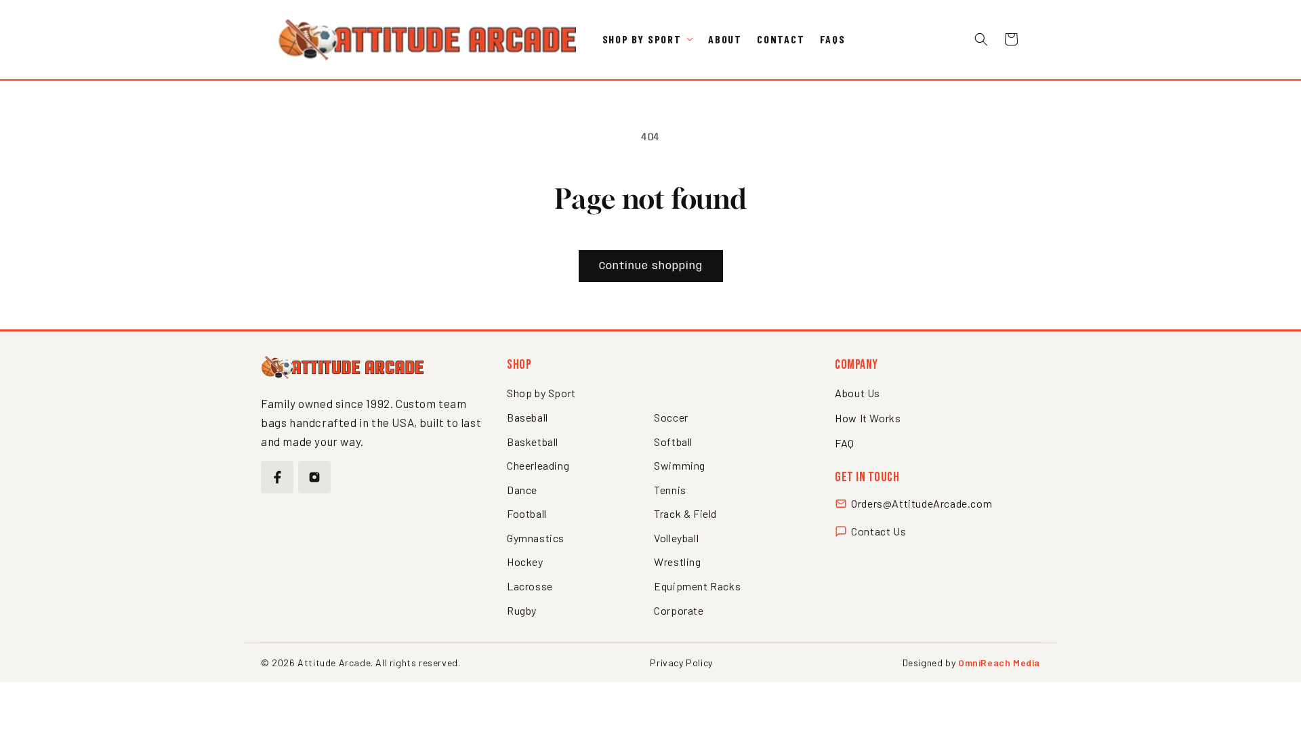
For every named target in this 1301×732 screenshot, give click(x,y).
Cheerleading (538, 465)
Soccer (671, 417)
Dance (522, 489)
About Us (857, 392)
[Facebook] (277, 477)
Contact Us (878, 531)
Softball (673, 441)
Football (527, 513)
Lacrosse (530, 586)
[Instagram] (314, 477)
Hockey (525, 561)
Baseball (527, 417)
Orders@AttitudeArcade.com (921, 503)
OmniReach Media (999, 662)
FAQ (844, 442)
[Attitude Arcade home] (342, 367)
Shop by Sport (541, 392)
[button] (648, 39)
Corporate (678, 610)
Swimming (679, 465)
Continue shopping (651, 266)
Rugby (522, 610)
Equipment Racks (697, 586)
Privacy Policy (681, 662)
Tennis (670, 489)
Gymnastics (535, 537)
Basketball (532, 441)
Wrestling (677, 561)
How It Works (868, 417)
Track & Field (685, 513)
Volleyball (676, 537)
